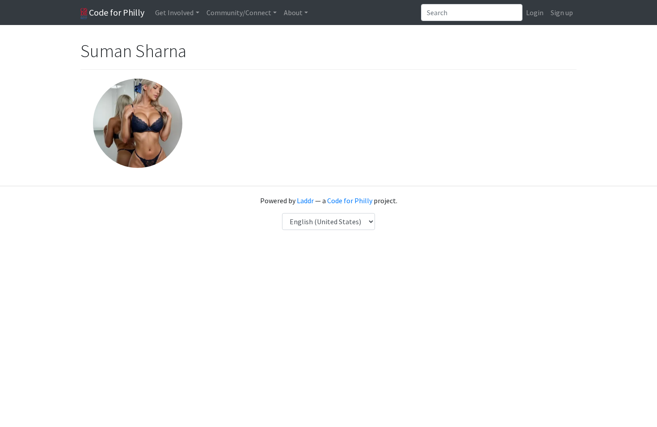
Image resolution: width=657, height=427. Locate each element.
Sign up (562, 12)
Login (534, 12)
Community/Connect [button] (238, 12)
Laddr (305, 200)
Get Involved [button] (174, 12)
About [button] (293, 12)
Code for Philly (115, 12)
